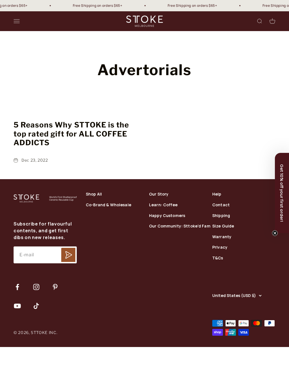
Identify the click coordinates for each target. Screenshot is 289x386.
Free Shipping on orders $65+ (94, 5)
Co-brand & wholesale (108, 205)
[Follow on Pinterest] (55, 287)
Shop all (94, 194)
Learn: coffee (163, 205)
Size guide (223, 226)
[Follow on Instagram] (36, 287)
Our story (158, 194)
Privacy (219, 247)
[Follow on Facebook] (17, 287)
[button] (282, 193)
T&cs (217, 258)
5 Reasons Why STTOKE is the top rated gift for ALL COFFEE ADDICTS (71, 133)
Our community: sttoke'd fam (180, 226)
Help (217, 194)
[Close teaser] (275, 233)
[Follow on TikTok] (36, 306)
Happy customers (167, 215)
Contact (221, 205)
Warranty (221, 237)
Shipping (221, 215)
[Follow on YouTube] (17, 306)
